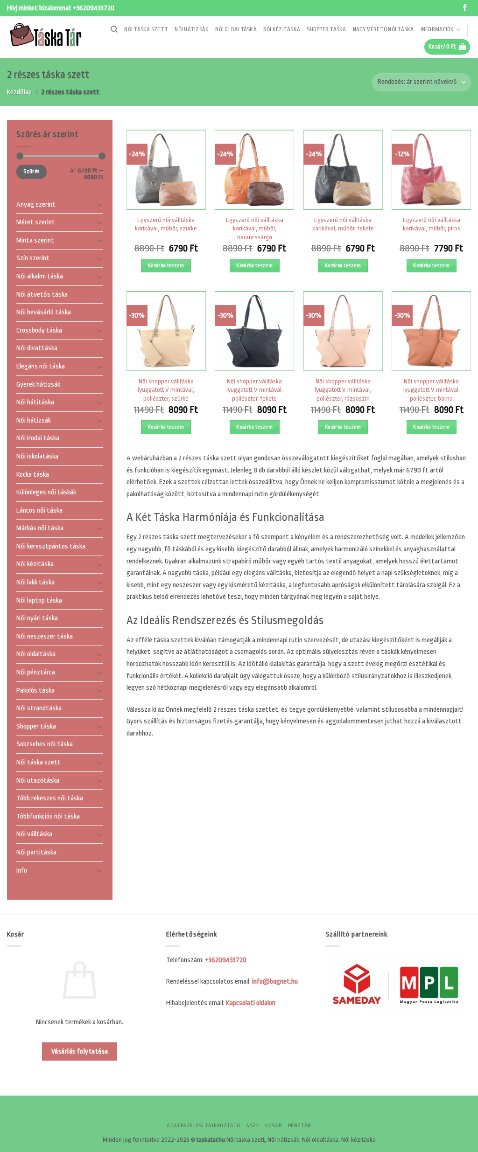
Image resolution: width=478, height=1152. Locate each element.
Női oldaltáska (236, 29)
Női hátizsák (192, 29)
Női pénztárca (35, 672)
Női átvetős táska (42, 294)
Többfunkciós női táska (48, 816)
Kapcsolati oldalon (250, 1003)
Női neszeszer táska (44, 636)
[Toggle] (99, 204)
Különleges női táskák (46, 492)
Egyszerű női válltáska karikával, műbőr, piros (431, 224)
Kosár (273, 1126)
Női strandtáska (39, 709)
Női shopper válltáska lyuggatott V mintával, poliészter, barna (431, 390)
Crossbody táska (39, 330)
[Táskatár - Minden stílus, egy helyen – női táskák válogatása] (48, 37)
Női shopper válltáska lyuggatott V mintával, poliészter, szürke (166, 390)
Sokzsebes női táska (44, 745)
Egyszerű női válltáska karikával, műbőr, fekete (343, 224)
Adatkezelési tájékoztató (203, 1126)
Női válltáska (34, 835)
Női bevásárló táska (43, 313)
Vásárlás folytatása (79, 1051)
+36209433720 (93, 8)
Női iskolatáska (37, 456)
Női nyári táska (37, 619)
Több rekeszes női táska (49, 799)
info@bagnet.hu (275, 981)
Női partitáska (36, 852)
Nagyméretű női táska (383, 29)
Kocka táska (32, 475)
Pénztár (299, 1126)
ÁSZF (252, 1126)
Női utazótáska (37, 780)
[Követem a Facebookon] (465, 8)
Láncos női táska (39, 510)
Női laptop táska (39, 600)
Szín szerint (32, 259)
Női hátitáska (35, 403)
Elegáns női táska (40, 366)
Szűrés (31, 172)
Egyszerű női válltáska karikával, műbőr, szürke (166, 224)
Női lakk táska (35, 582)
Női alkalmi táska (39, 276)
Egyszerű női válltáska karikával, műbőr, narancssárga (254, 228)
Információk (437, 29)
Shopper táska (326, 29)
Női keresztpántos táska (50, 546)
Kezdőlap (19, 92)
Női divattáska (36, 349)
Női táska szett (146, 29)
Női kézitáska (281, 29)
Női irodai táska (37, 439)
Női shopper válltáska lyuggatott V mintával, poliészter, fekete (254, 390)
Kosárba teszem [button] (166, 266)
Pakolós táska (35, 690)
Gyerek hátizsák (38, 385)
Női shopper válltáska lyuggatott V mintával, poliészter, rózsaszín (343, 390)
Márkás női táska (39, 529)
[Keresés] (114, 29)
